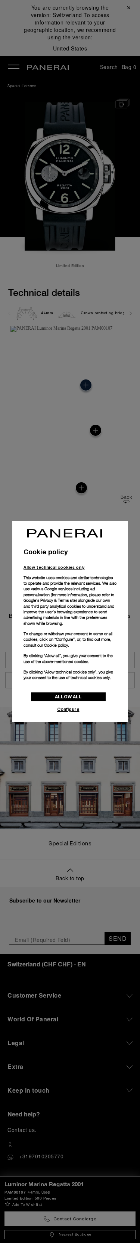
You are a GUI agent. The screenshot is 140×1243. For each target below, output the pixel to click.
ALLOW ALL (68, 696)
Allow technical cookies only (54, 567)
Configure (68, 709)
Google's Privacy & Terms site (50, 600)
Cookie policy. (56, 645)
